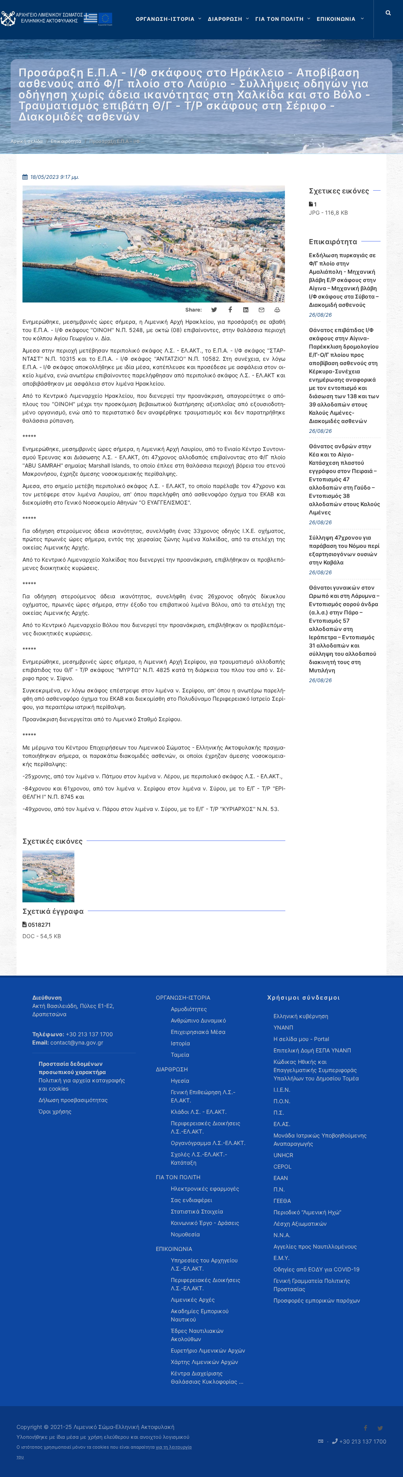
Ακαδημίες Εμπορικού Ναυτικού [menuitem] (200, 1315)
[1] (48, 876)
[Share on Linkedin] (246, 310)
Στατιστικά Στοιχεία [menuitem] (197, 1211)
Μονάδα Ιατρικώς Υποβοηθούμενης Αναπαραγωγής (320, 1139)
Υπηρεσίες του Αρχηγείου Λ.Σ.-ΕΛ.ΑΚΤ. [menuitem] (204, 1264)
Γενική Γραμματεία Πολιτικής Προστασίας (312, 1284)
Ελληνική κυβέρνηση (301, 1016)
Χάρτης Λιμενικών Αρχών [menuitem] (204, 1361)
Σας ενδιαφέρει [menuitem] (191, 1200)
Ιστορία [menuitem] (180, 1043)
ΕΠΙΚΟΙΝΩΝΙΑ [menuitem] (174, 1248)
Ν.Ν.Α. (282, 1235)
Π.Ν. (279, 1189)
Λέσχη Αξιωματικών (300, 1223)
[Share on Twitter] (214, 310)
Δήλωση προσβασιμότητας (73, 1100)
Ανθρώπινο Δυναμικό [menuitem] (198, 1020)
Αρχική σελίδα (27, 141)
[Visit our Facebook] (365, 1428)
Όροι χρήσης (55, 1111)
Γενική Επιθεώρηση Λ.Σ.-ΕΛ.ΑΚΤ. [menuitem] (203, 1096)
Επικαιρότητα (66, 141)
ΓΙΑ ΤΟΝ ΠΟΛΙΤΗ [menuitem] (178, 1177)
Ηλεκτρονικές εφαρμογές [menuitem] (205, 1188)
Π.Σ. (279, 1112)
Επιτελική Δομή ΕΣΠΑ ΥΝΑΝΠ (312, 1050)
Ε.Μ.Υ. (282, 1257)
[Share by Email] (262, 310)
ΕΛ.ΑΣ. (282, 1124)
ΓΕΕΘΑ (282, 1200)
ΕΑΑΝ (281, 1178)
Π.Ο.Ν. (282, 1101)
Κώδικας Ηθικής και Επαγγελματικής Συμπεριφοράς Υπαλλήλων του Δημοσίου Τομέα (316, 1070)
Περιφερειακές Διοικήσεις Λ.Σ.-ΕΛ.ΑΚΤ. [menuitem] (205, 1127)
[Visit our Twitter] (380, 1428)
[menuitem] (341, 19)
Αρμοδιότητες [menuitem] (189, 1009)
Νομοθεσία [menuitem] (185, 1234)
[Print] (277, 310)
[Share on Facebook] (230, 310)
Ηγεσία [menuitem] (180, 1080)
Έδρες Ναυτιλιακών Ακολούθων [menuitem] (197, 1334)
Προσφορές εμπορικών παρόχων (317, 1300)
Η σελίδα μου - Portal (301, 1038)
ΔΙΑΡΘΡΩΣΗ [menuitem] (172, 1069)
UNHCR (283, 1155)
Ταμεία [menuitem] (180, 1054)
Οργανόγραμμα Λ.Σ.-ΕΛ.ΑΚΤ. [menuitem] (208, 1142)
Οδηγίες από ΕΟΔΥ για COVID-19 (317, 1269)
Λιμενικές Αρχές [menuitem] (193, 1299)
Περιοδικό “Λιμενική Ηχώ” (307, 1212)
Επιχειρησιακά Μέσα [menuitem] (198, 1031)
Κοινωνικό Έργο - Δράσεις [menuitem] (205, 1222)
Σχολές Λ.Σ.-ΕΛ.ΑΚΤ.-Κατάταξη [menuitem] (199, 1158)
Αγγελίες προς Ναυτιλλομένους (315, 1246)
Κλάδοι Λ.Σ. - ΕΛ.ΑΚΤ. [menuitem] (199, 1111)
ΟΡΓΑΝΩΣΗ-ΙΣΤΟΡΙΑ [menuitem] (183, 997)
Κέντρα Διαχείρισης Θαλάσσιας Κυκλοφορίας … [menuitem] (207, 1377)
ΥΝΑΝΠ (283, 1027)
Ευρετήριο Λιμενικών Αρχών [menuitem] (208, 1350)
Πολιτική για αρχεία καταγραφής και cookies (82, 1084)
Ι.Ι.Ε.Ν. (282, 1089)
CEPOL (283, 1166)
